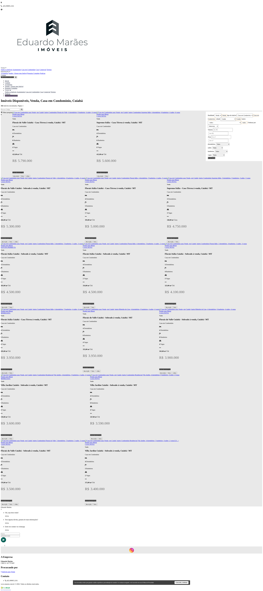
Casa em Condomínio (28, 70)
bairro (244, 119)
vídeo (27, 176)
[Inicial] (52, 66)
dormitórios (211, 144)
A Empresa (4, 73)
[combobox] (224, 115)
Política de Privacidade (148, 582)
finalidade (211, 115)
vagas (210, 155)
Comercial (42, 70)
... (177, 441)
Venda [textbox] (224, 115)
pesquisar (211, 158)
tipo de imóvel (231, 115)
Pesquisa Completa (33, 73)
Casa (37, 70)
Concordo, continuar (181, 582)
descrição (16, 176)
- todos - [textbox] (244, 122)
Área (209, 137)
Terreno (49, 70)
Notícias (42, 73)
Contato (3, 75)
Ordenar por (252, 122)
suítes (209, 148)
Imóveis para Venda (8, 572)
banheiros (211, 151)
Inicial (7, 81)
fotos (22, 176)
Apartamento (17, 70)
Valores (210, 130)
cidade (218, 119)
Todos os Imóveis (6, 70)
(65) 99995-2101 (12, 96)
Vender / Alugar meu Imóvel (17, 73)
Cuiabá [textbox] (238, 119)
